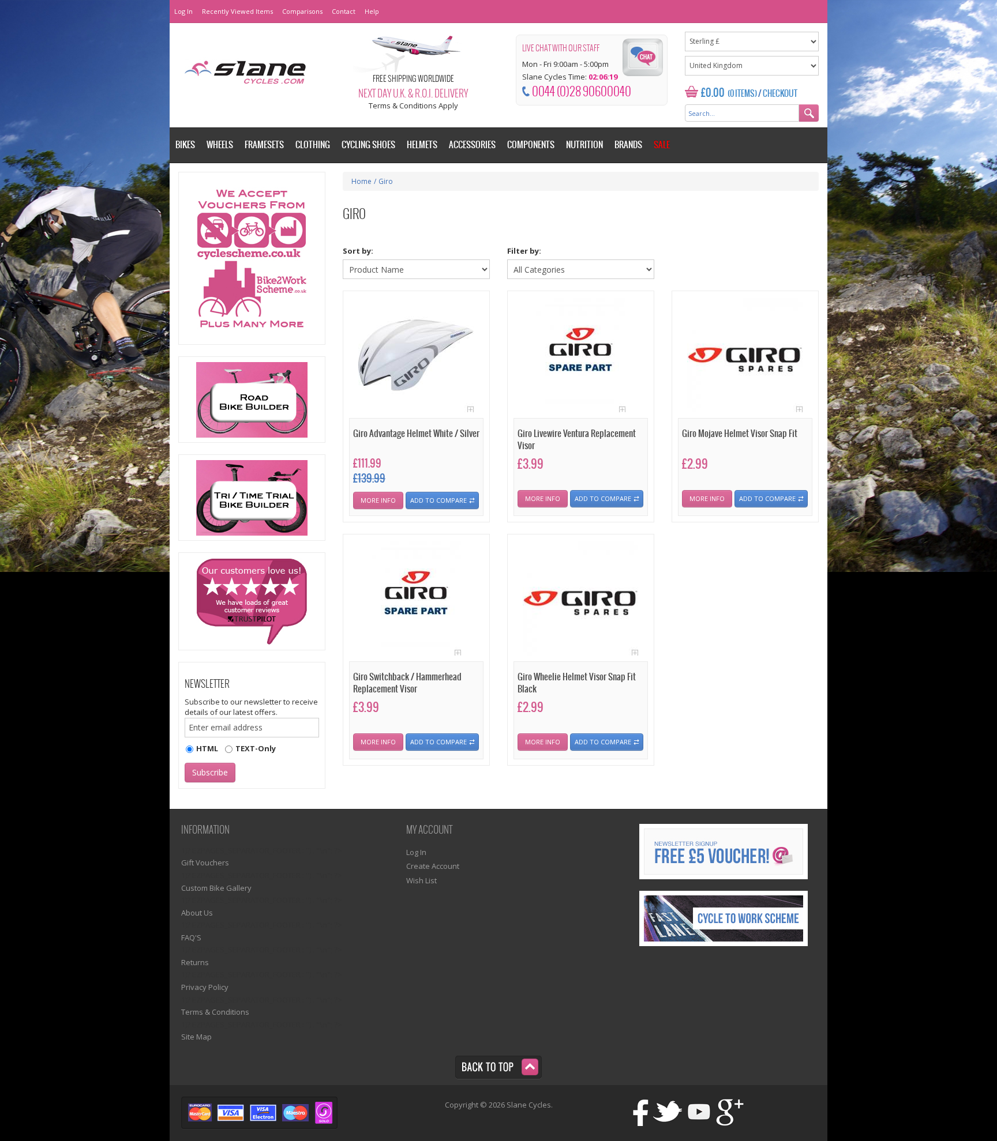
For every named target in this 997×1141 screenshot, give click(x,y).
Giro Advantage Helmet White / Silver (416, 434)
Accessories (472, 145)
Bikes (185, 145)
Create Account (432, 866)
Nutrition (584, 145)
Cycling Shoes (368, 145)
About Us (197, 912)
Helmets (422, 145)
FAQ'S (191, 937)
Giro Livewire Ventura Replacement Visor (577, 440)
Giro (385, 181)
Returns (195, 962)
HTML (207, 748)
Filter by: (524, 251)
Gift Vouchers (205, 862)
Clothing (312, 145)
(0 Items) (742, 94)
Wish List (421, 880)
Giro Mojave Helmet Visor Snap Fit (739, 434)
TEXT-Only (255, 748)
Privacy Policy (204, 987)
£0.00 (713, 93)
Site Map (196, 1036)
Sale (662, 145)
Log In (183, 11)
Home (361, 181)
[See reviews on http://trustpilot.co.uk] (251, 601)
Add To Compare (438, 500)
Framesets (264, 145)
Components (530, 145)
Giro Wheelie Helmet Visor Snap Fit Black (577, 683)
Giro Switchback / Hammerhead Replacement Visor (407, 683)
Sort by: (358, 251)
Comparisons (302, 11)
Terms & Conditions (215, 1012)
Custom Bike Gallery (216, 888)
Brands (628, 145)
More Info (378, 500)
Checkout (780, 94)
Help (372, 11)
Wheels (220, 145)
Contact (343, 11)
